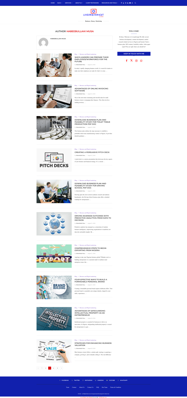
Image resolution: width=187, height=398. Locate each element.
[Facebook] (121, 3)
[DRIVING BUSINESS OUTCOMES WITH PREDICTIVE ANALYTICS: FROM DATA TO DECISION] (54, 223)
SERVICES (68, 3)
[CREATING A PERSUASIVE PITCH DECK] (54, 160)
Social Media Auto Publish (86, 397)
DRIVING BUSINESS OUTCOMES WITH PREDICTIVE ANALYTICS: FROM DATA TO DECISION (93, 218)
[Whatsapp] (132, 3)
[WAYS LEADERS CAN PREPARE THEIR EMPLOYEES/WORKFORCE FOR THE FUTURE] (54, 65)
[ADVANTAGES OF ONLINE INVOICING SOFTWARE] (54, 96)
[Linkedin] (127, 3)
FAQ (97, 387)
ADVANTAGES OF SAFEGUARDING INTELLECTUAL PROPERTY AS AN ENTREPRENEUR (90, 313)
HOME (53, 3)
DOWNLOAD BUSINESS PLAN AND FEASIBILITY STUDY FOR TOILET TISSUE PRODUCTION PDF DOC (92, 122)
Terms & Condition (115, 387)
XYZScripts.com (103, 397)
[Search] (135, 3)
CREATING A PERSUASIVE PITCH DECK (92, 152)
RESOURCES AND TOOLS (109, 3)
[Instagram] (125, 3)
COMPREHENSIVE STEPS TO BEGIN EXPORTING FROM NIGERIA (90, 249)
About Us (81, 387)
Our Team (104, 387)
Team (67, 387)
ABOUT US (78, 3)
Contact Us (90, 387)
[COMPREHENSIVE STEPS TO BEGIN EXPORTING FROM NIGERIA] (54, 256)
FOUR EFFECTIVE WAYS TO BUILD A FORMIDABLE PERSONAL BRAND (91, 281)
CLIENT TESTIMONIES (92, 3)
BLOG (59, 3)
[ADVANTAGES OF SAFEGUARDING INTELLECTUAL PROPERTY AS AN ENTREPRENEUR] (54, 318)
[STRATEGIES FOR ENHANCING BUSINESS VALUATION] (54, 351)
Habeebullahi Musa (58, 39)
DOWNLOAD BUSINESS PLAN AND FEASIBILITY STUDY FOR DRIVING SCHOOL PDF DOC (90, 185)
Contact (74, 387)
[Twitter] (123, 3)
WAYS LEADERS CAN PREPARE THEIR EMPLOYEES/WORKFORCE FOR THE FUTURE (91, 59)
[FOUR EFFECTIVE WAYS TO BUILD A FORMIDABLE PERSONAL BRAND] (54, 287)
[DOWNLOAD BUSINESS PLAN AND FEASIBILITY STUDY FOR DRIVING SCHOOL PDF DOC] (54, 191)
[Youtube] (130, 3)
